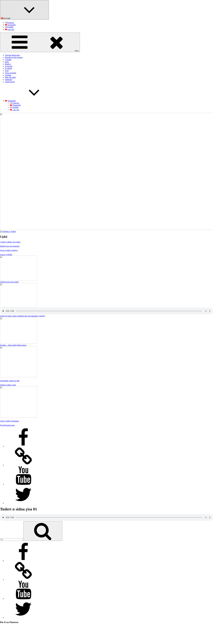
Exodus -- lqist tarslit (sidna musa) (13, 345)
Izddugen (8, 79)
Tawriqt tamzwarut (12, 55)
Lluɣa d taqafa (10, 73)
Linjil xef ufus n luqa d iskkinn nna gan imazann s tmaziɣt (22, 316)
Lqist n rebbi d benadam (9, 421)
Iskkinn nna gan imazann (9, 246)
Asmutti (8, 75)
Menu (77, 51)
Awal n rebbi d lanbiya (9, 250)
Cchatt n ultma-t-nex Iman (10, 242)
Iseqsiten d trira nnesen (14, 57)
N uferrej (8, 68)
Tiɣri (7, 71)
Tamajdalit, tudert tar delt (9, 381)
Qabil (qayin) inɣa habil (9, 282)
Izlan (7, 62)
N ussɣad (8, 66)
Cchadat (8, 60)
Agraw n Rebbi (6, 254)
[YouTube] (23, 484)
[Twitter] (23, 503)
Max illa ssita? (10, 77)
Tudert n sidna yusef (8, 385)
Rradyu (8, 64)
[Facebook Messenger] (23, 465)
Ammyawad (10, 82)
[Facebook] (23, 446)
